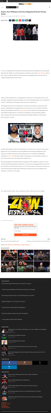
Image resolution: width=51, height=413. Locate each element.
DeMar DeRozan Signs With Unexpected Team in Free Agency (16, 283)
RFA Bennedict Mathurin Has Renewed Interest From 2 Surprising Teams (41, 256)
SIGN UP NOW (25, 234)
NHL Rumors (26, 244)
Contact (4, 402)
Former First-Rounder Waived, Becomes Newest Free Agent (22, 346)
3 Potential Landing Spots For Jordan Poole (24, 257)
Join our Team (6, 403)
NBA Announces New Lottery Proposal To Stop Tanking (41, 268)
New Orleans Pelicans (21, 16)
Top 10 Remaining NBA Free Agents (16, 340)
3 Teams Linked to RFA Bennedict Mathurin (9, 257)
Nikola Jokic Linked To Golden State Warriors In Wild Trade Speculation (25, 396)
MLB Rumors (17, 244)
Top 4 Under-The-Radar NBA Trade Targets (8, 268)
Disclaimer (5, 406)
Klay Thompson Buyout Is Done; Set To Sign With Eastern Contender (18, 295)
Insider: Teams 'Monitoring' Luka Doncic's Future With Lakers (23, 374)
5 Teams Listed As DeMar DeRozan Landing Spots (13, 307)
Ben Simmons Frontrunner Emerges (17, 335)
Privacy (4, 405)
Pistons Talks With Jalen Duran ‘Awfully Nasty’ (19, 380)
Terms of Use (6, 407)
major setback (23, 110)
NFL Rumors (8, 244)
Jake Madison (41, 73)
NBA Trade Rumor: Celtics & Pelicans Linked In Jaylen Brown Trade (25, 268)
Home (2, 7)
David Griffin (10, 156)
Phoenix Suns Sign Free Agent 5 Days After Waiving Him (15, 313)
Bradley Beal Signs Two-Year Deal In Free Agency (13, 301)
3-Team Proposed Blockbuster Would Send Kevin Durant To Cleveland (18, 289)
